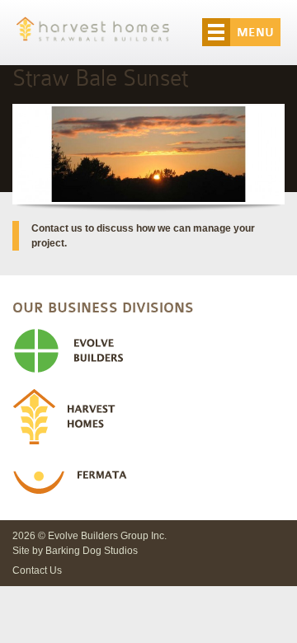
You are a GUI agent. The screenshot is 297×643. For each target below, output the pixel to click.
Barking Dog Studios (91, 550)
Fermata (148, 483)
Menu (255, 33)
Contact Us (37, 570)
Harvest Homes (148, 417)
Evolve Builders (148, 351)
